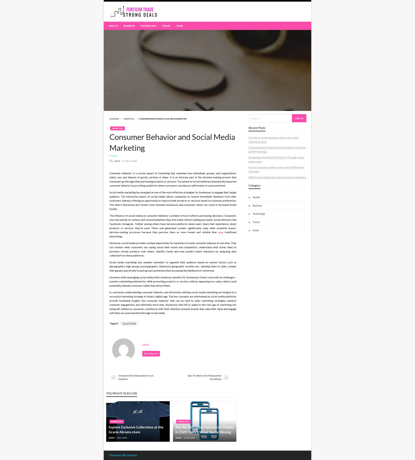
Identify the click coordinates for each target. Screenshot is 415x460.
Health (113, 26)
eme (220, 232)
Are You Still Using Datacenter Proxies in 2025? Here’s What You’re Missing (204, 429)
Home (179, 26)
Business (129, 26)
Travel (166, 26)
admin (117, 161)
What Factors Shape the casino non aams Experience (277, 177)
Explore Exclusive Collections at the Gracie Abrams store (136, 429)
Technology (148, 26)
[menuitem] (113, 26)
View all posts (151, 353)
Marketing (129, 119)
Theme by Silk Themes (123, 455)
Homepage (114, 119)
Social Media (129, 323)
